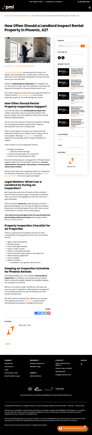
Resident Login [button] (35, 367)
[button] (59, 57)
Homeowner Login (11, 373)
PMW (64, 406)
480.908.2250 (85, 2)
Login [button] (6, 370)
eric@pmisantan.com (63, 375)
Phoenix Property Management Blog (17, 16)
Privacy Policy (80, 406)
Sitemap (70, 406)
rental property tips (24, 95)
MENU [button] (90, 8)
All (60, 139)
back (8, 344)
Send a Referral (35, 376)
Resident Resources (37, 363)
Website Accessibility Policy (28, 414)
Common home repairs (14, 72)
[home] (8, 7)
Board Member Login (12, 376)
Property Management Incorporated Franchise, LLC (53, 395)
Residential (9, 363)
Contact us (28, 301)
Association (9, 367)
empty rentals (28, 136)
